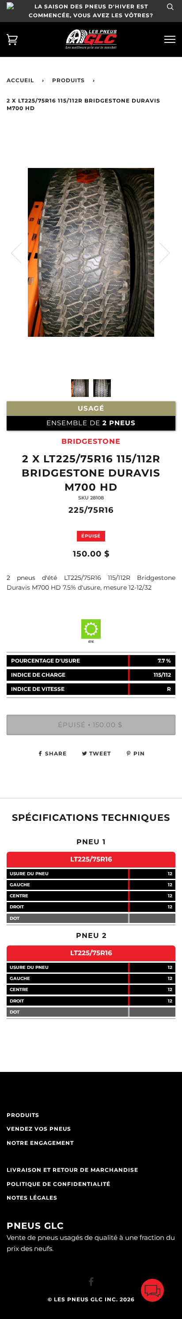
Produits (68, 80)
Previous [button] (22, 252)
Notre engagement (40, 1143)
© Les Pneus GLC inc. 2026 (91, 1299)
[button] (152, 1292)
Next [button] (159, 252)
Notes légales (32, 1198)
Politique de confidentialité (58, 1184)
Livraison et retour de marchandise (72, 1170)
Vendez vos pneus (39, 1129)
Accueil (20, 80)
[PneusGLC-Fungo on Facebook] (91, 1283)
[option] (91, 288)
